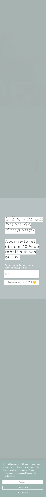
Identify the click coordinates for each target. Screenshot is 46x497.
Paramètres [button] (23, 492)
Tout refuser (23, 487)
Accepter (23, 482)
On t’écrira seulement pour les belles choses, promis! (20, 266)
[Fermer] (43, 464)
